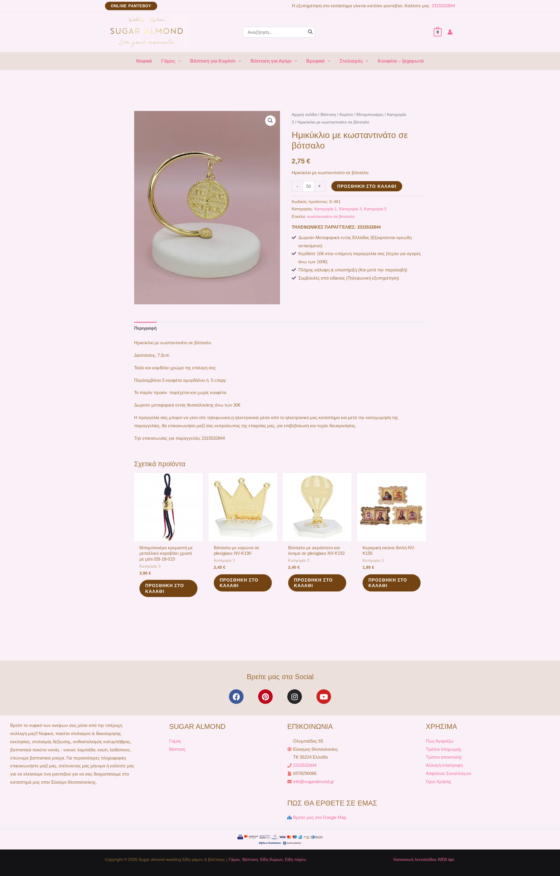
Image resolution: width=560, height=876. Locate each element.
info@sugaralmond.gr (313, 781)
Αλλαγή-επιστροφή (444, 765)
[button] (131, 6)
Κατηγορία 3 (350, 209)
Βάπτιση (328, 114)
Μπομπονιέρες (370, 114)
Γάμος (234, 859)
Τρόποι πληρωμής (443, 749)
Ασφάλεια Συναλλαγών (448, 773)
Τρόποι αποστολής (444, 757)
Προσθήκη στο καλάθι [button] (164, 588)
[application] (178, 61)
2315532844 (442, 5)
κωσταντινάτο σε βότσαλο (331, 216)
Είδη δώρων (271, 859)
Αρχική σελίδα (304, 114)
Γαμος (175, 741)
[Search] (310, 32)
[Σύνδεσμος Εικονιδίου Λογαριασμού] (450, 32)
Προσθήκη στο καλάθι (366, 186)
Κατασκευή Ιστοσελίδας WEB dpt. (424, 859)
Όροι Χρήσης (438, 781)
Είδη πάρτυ (295, 859)
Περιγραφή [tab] (145, 328)
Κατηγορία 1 (325, 209)
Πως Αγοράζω (440, 741)
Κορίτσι (346, 114)
